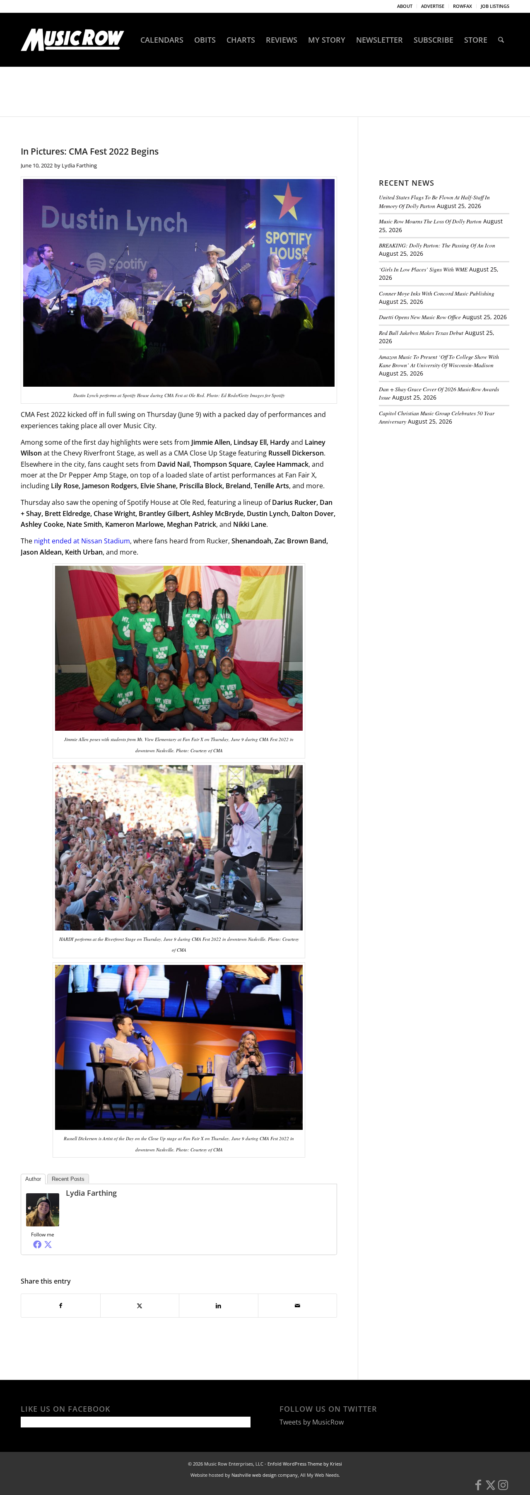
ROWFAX (462, 6)
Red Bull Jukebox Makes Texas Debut (421, 333)
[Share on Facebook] (60, 1305)
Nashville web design (254, 1475)
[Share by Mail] (297, 1305)
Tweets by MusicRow (311, 1422)
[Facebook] (37, 1244)
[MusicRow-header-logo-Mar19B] (72, 40)
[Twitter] (48, 1244)
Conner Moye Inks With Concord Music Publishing (436, 293)
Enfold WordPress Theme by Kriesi (304, 1464)
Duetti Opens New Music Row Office (420, 317)
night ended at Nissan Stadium (82, 540)
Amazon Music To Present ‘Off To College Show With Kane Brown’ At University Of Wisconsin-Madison (439, 361)
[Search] (501, 40)
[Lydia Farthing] (42, 1223)
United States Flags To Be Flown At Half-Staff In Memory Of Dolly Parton (434, 201)
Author (33, 1179)
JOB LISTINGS (495, 6)
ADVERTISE (432, 6)
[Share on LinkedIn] (218, 1305)
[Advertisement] (441, 488)
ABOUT (404, 6)
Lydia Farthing (79, 165)
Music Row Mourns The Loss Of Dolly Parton (430, 221)
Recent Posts (68, 1179)
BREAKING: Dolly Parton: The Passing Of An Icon (437, 245)
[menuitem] (405, 6)
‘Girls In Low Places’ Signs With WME (423, 269)
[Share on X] (140, 1305)
